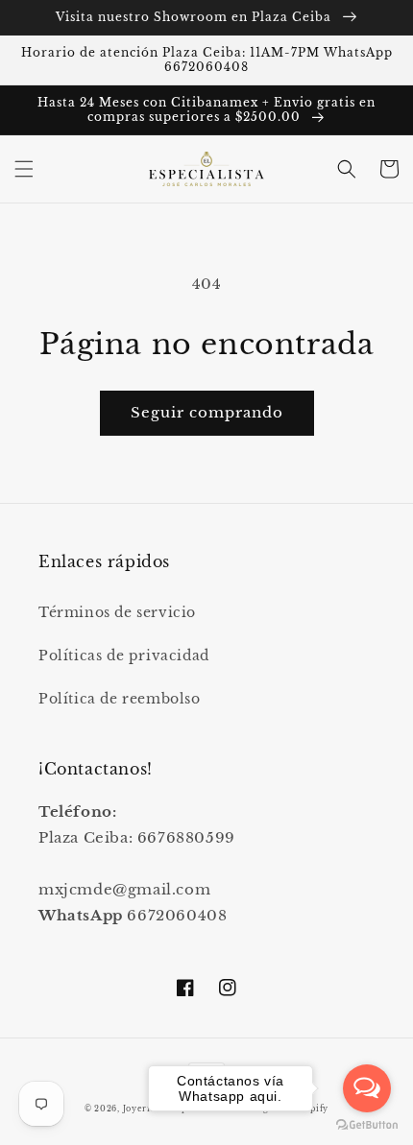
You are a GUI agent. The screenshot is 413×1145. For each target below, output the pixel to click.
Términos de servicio (117, 612)
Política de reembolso (119, 698)
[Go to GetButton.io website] (367, 1125)
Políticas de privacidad (123, 655)
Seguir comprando (207, 412)
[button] (24, 169)
